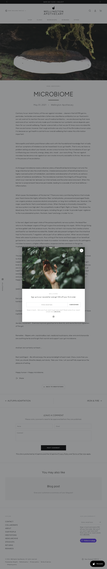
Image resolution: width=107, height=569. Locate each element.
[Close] (81, 250)
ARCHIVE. (57, 311)
